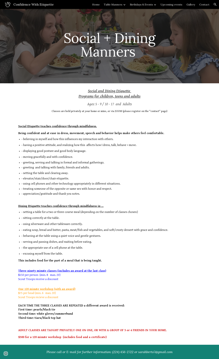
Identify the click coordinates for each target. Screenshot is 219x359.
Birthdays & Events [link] (141, 4)
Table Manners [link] (113, 4)
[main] (109, 46)
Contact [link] (204, 4)
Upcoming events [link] (171, 4)
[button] (215, 4)
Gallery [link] (190, 4)
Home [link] (96, 4)
